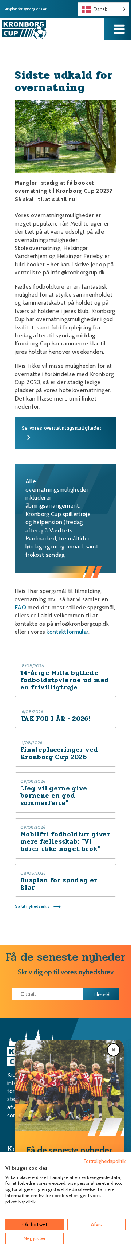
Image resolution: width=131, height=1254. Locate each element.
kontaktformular (67, 631)
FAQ (20, 607)
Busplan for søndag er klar (25, 9)
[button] (113, 1049)
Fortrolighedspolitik (105, 1161)
